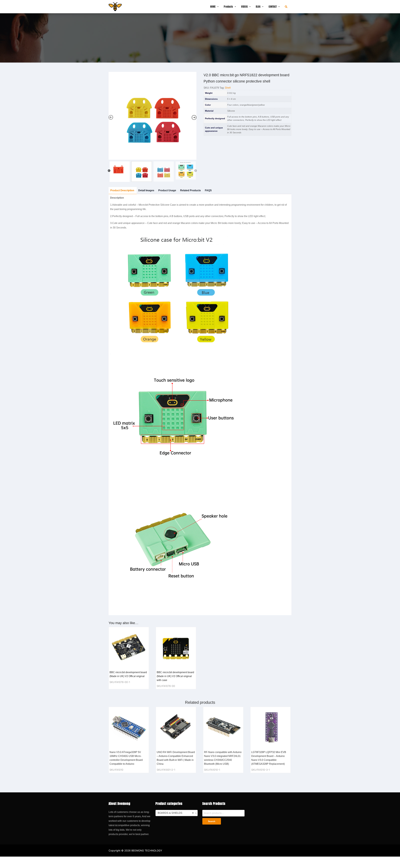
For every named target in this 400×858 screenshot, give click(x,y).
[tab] (122, 190)
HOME (213, 6)
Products (228, 6)
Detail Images (146, 190)
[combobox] (176, 813)
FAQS (208, 190)
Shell (228, 87)
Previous (109, 170)
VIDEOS (244, 6)
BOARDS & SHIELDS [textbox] (176, 813)
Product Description (122, 190)
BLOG (258, 6)
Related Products (190, 190)
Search (211, 821)
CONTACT (273, 6)
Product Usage (167, 190)
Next (195, 170)
